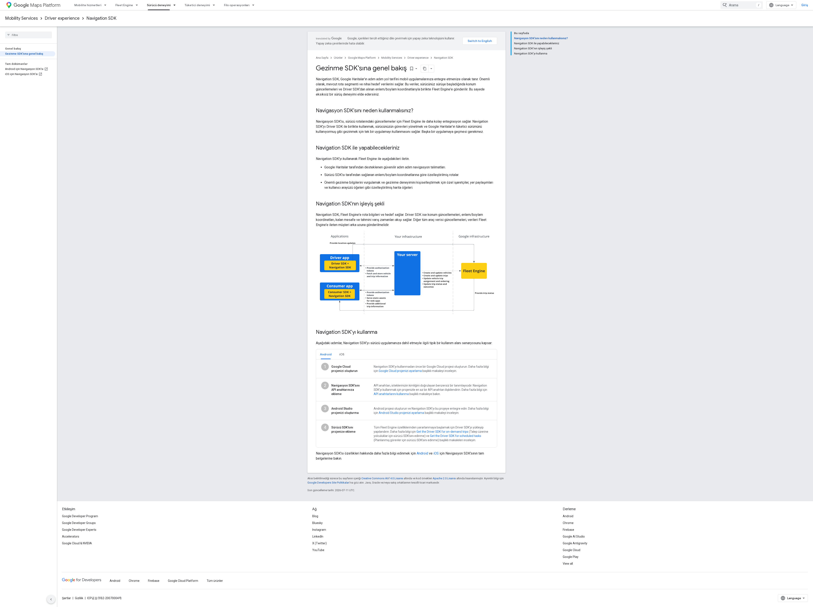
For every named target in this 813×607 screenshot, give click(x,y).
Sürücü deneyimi (159, 5)
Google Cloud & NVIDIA (77, 543)
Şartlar (66, 598)
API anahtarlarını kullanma (391, 394)
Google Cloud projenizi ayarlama (400, 371)
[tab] (325, 354)
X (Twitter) (319, 543)
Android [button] (326, 354)
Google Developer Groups (79, 523)
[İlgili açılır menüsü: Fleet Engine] (138, 5)
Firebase (568, 529)
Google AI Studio (574, 536)
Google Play (570, 556)
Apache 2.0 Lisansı (444, 478)
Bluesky (317, 523)
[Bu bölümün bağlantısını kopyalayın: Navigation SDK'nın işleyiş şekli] (388, 204)
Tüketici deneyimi (197, 5)
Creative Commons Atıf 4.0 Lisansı (382, 478)
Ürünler (338, 57)
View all (568, 563)
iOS (436, 453)
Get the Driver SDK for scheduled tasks (455, 436)
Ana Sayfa (322, 57)
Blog (315, 516)
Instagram (319, 529)
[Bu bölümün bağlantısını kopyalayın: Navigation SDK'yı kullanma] (381, 332)
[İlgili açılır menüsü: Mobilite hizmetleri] (106, 5)
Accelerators (70, 536)
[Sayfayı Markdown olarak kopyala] (425, 68)
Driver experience (62, 18)
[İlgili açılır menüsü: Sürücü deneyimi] (176, 5)
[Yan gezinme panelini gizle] (51, 599)
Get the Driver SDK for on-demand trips (442, 431)
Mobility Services (21, 18)
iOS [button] (341, 354)
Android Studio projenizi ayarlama (401, 412)
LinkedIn (317, 536)
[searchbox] (28, 35)
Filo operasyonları (236, 5)
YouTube (318, 550)
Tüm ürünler (215, 580)
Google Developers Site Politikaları (328, 482)
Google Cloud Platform (183, 580)
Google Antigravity (575, 543)
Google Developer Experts (79, 529)
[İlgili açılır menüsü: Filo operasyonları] (254, 5)
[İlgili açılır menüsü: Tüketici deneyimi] (215, 5)
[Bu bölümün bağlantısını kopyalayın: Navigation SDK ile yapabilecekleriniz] (404, 148)
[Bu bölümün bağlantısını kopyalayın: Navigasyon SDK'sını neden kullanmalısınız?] (417, 111)
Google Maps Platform (362, 57)
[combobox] (741, 5)
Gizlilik (79, 598)
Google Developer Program (80, 516)
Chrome (568, 523)
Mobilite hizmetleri (87, 5)
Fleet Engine (124, 5)
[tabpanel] (406, 403)
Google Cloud (571, 550)
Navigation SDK (101, 18)
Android (422, 453)
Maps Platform (45, 5)
